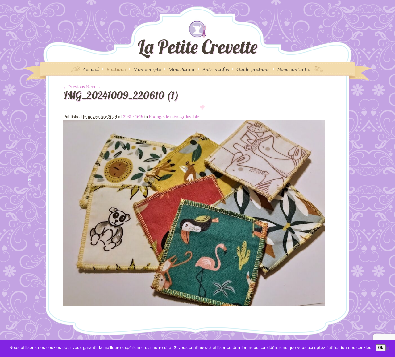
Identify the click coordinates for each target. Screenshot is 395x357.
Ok (380, 347)
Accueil (91, 69)
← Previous (74, 87)
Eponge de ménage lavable (174, 116)
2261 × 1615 (133, 116)
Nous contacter (294, 69)
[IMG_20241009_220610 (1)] (194, 304)
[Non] (387, 348)
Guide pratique (253, 69)
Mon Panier (181, 69)
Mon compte (147, 69)
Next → (93, 87)
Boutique (116, 69)
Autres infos (215, 69)
